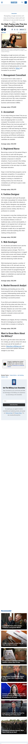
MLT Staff (4, 32)
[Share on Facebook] (12, 29)
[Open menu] (2, 2)
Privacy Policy (18, 413)
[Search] (22, 2)
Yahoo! (18, 68)
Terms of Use (9, 413)
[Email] (17, 29)
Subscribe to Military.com (14, 346)
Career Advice (14, 13)
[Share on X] (15, 29)
